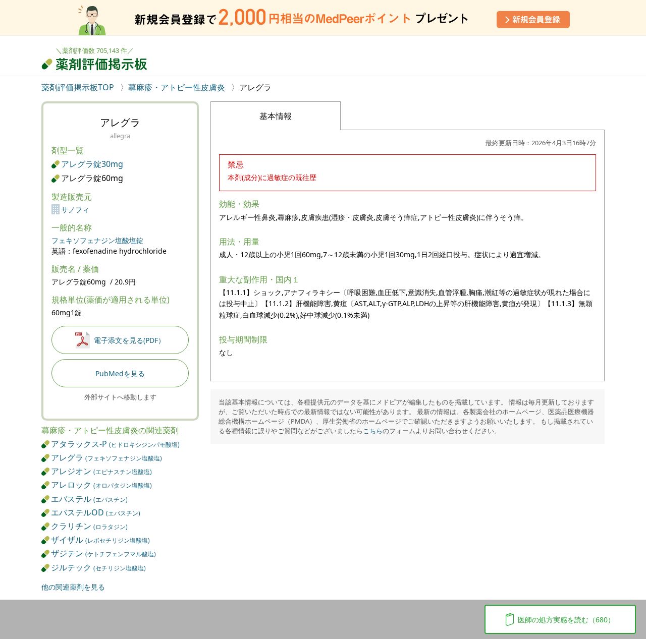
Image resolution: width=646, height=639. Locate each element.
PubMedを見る (120, 373)
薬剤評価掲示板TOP (78, 87)
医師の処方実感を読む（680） (566, 619)
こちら (373, 430)
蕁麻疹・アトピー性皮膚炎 (176, 87)
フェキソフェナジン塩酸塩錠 (97, 240)
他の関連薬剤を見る (73, 587)
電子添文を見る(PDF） (129, 340)
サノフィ (75, 209)
